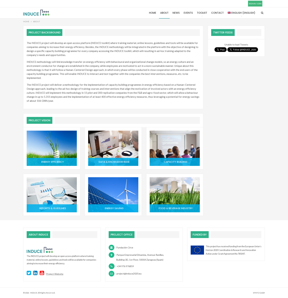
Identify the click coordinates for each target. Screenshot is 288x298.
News (176, 13)
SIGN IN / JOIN (255, 3)
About (164, 13)
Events (188, 13)
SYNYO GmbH (259, 293)
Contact (217, 13)
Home (152, 13)
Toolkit (202, 13)
